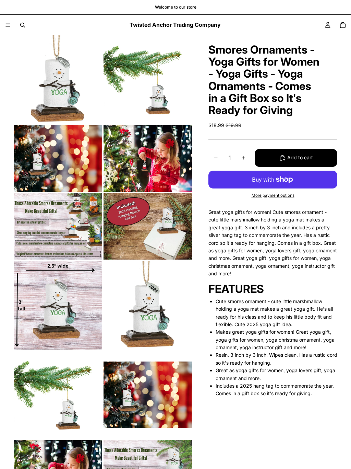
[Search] (22, 25)
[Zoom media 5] (58, 226)
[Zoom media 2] (148, 79)
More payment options (273, 195)
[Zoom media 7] (58, 305)
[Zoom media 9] (58, 395)
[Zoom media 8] (148, 305)
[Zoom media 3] (58, 158)
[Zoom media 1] (58, 79)
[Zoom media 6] (148, 226)
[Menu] (8, 25)
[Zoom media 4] (148, 158)
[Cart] (342, 25)
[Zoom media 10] (148, 395)
